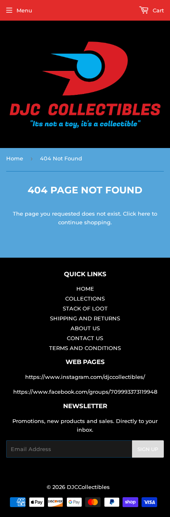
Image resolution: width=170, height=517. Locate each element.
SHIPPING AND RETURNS (85, 318)
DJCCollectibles (88, 487)
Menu (24, 10)
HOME (85, 288)
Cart (157, 10)
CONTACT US (85, 338)
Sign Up (147, 449)
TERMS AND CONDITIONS (85, 348)
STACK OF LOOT (85, 308)
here (144, 213)
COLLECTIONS (85, 298)
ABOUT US (85, 328)
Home (14, 158)
